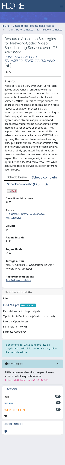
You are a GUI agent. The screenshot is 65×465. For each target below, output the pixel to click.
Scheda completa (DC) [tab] (23, 184)
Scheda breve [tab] (17, 177)
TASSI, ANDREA (16, 57)
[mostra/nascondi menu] (61, 6)
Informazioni (15, 363)
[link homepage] (14, 6)
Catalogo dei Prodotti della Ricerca (33, 25)
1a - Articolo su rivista (49, 29)
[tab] (46, 184)
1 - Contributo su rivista (19, 29)
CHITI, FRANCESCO (20, 59)
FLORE (5, 25)
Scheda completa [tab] (44, 177)
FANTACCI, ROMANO (39, 61)
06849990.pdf (11, 305)
